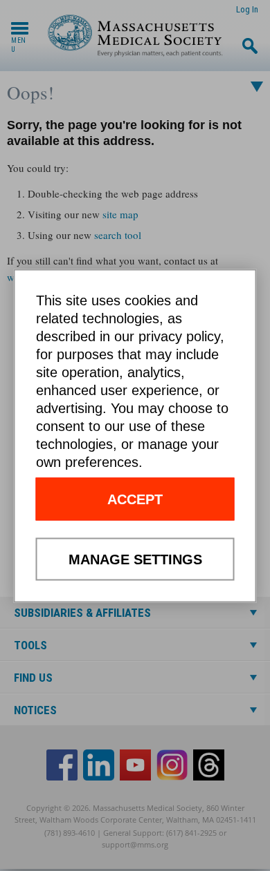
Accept (135, 498)
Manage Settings (135, 558)
